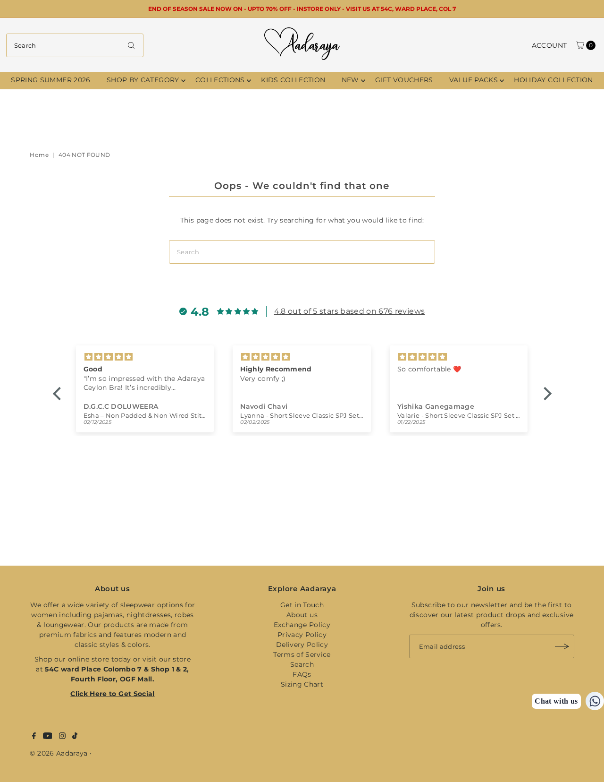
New (350, 80)
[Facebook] (34, 737)
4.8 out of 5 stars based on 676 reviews (349, 311)
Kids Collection (293, 80)
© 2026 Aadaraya (58, 753)
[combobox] (74, 45)
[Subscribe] (562, 646)
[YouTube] (47, 737)
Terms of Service (302, 654)
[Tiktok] (74, 737)
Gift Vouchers (404, 80)
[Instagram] (62, 737)
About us (302, 615)
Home (39, 154)
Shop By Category (143, 80)
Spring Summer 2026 (50, 80)
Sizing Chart (302, 684)
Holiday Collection (553, 80)
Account (549, 45)
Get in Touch (302, 605)
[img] (176, 357)
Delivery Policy (302, 644)
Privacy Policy (302, 634)
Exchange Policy (302, 624)
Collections (220, 80)
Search (302, 664)
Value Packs (473, 80)
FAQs (302, 674)
